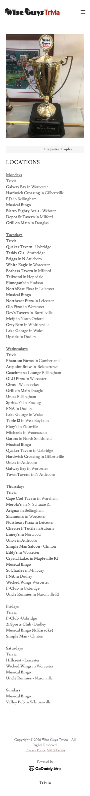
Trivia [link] (45, 782)
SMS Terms (56, 750)
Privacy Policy (36, 750)
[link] (32, 12)
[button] (83, 12)
